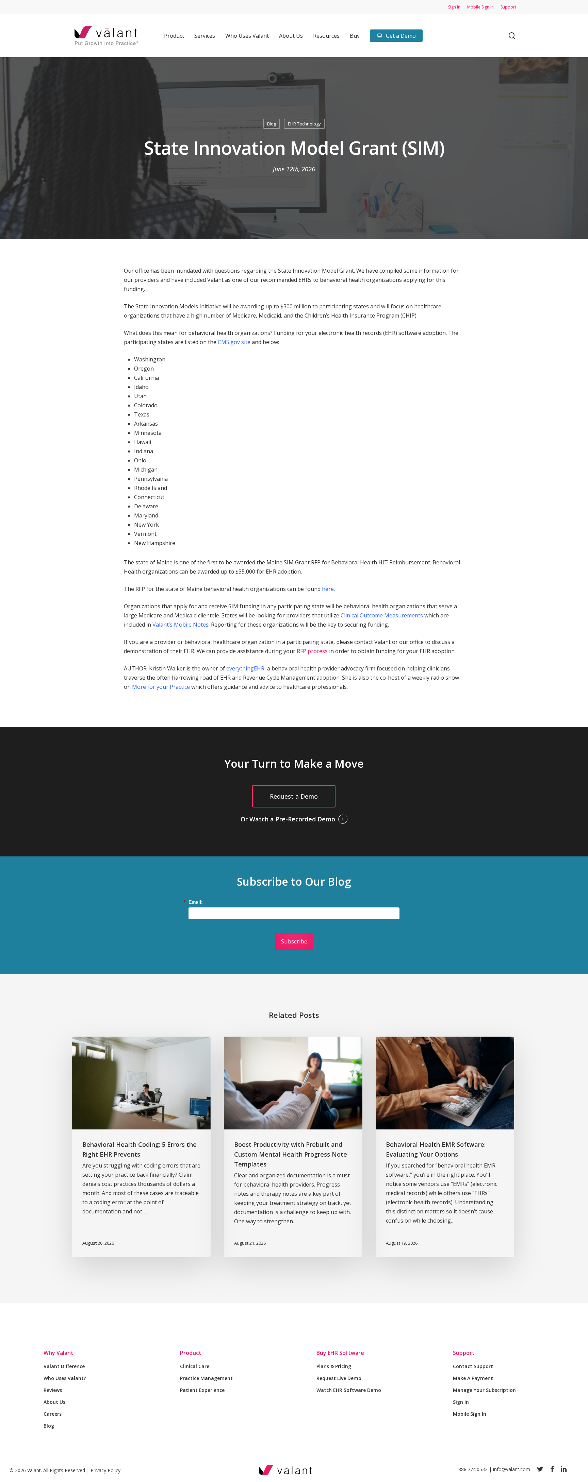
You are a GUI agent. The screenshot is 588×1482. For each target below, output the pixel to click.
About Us (54, 1402)
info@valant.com (511, 1469)
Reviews (53, 1390)
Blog (271, 124)
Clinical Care (194, 1366)
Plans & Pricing (333, 1366)
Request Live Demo (338, 1378)
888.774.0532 (473, 1469)
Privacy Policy (105, 1470)
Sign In (461, 1402)
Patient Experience (202, 1390)
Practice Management (206, 1378)
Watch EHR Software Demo (348, 1390)
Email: (196, 902)
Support (464, 1353)
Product (190, 1353)
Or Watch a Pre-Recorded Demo (288, 819)
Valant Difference (64, 1366)
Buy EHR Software (340, 1353)
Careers (53, 1414)
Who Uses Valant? (65, 1378)
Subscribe (294, 941)
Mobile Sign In (469, 1414)
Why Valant (59, 1353)
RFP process (312, 651)
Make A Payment (473, 1378)
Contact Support (473, 1366)
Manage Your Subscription (484, 1390)
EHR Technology (304, 124)
